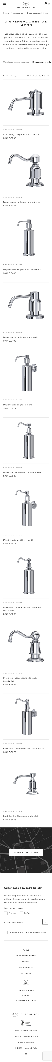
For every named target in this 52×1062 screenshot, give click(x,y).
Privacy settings (26, 1042)
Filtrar (8, 76)
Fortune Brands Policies (26, 1036)
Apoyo (26, 950)
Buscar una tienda (26, 955)
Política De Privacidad (26, 1030)
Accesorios (18, 13)
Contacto (26, 973)
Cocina (6, 13)
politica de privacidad (37, 932)
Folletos (26, 961)
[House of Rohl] (26, 982)
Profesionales (26, 967)
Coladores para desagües (16, 62)
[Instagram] (26, 1054)
